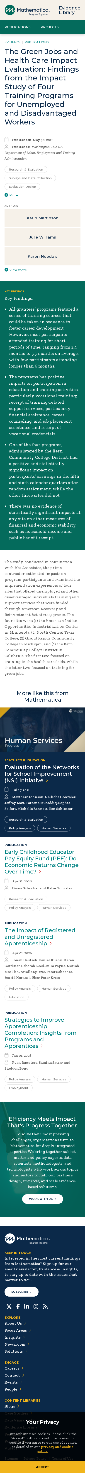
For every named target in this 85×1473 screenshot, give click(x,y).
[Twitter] (9, 1306)
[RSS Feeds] (45, 1306)
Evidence (13, 42)
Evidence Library (69, 10)
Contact (12, 1375)
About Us (13, 1323)
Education (16, 997)
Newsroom (15, 1344)
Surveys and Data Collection (30, 178)
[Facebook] (18, 1306)
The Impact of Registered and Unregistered (40, 937)
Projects (50, 27)
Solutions (14, 1351)
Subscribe (19, 1291)
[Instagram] (36, 1306)
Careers (12, 1368)
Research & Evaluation (26, 169)
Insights (13, 1337)
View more (18, 270)
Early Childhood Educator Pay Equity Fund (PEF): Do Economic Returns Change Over (42, 862)
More (13, 195)
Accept (42, 1467)
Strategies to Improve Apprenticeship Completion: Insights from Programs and (41, 1032)
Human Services (53, 828)
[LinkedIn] (26, 1306)
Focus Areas (16, 1330)
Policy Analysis (20, 828)
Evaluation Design (22, 186)
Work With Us (41, 1199)
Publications (18, 27)
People (11, 1389)
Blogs (10, 1406)
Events (11, 1382)
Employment (18, 1088)
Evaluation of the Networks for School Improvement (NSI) (42, 774)
